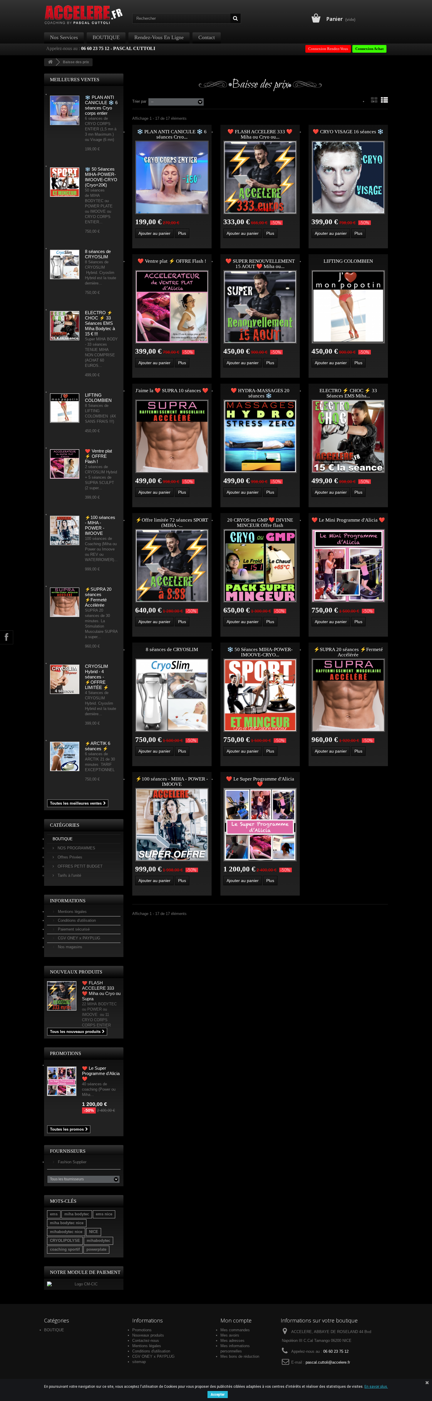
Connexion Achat (369, 48)
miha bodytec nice (66, 1223)
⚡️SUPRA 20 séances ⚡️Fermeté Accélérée (98, 597)
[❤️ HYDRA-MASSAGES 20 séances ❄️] (260, 436)
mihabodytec (98, 1240)
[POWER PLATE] (64, 182)
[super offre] (61, 996)
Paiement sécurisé (73, 929)
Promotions (65, 1053)
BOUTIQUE (106, 37)
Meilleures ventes (74, 79)
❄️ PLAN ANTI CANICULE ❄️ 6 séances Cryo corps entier (101, 105)
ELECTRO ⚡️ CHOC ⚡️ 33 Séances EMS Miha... (348, 393)
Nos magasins (69, 947)
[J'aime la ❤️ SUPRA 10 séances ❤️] (172, 436)
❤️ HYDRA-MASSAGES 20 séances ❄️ (260, 393)
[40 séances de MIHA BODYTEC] (64, 325)
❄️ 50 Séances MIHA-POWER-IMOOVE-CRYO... (260, 652)
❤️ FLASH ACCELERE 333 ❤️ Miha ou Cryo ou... (259, 134)
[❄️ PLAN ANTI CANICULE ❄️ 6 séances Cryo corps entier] (172, 177)
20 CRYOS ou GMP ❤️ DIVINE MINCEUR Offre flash (260, 523)
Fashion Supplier (71, 1162)
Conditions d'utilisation (76, 920)
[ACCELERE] (83, 14)
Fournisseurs (68, 1151)
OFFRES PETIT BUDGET (79, 866)
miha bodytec (76, 1214)
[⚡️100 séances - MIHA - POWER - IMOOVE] (172, 825)
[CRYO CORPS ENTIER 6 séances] (64, 110)
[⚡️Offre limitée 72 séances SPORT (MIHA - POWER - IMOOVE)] (172, 566)
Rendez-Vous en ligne (159, 37)
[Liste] (384, 100)
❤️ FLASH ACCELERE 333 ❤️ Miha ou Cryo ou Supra (101, 990)
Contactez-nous (145, 1340)
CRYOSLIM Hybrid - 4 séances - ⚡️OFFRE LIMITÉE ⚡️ (97, 677)
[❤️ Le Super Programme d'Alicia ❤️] (260, 825)
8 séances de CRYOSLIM (98, 254)
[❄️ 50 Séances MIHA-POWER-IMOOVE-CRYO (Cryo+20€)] (260, 695)
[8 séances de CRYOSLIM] (172, 695)
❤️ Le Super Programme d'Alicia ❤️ (101, 1073)
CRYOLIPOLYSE (65, 1240)
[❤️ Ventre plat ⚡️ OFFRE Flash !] (172, 307)
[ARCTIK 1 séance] (64, 756)
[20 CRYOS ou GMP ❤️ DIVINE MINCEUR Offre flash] (260, 566)
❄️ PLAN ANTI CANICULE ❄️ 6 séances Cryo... (172, 134)
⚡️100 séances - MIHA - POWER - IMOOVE (100, 525)
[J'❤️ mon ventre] (64, 464)
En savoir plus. (376, 1387)
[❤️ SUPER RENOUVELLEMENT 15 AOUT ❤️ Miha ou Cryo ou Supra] (260, 307)
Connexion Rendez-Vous (328, 48)
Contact (206, 37)
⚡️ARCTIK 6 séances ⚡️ (97, 746)
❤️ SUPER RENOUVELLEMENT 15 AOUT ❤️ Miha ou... (260, 264)
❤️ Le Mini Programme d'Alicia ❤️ (348, 520)
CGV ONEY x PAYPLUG (78, 938)
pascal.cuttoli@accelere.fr (328, 1362)
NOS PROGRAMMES (75, 848)
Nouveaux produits (76, 971)
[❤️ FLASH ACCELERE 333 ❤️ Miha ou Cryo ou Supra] (260, 177)
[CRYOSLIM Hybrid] (64, 264)
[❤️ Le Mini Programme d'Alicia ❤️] (348, 566)
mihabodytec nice (66, 1231)
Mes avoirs (229, 1335)
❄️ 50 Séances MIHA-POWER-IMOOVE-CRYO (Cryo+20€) (101, 177)
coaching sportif (65, 1249)
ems (54, 1214)
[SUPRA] (64, 602)
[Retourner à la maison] (50, 62)
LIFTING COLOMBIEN (98, 397)
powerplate (96, 1249)
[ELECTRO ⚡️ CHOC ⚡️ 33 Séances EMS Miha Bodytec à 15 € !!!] (348, 436)
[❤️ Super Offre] (64, 530)
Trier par (139, 101)
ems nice (104, 1214)
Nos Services (64, 37)
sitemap (139, 1362)
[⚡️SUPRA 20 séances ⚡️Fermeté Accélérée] (348, 695)
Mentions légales (72, 911)
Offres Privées (69, 857)
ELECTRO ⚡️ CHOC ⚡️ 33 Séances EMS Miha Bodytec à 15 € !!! (100, 323)
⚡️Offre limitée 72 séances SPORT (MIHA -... (171, 523)
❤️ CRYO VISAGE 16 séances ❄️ (348, 131)
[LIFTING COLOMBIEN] (64, 408)
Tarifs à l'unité (68, 875)
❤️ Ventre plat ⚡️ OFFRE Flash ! (98, 456)
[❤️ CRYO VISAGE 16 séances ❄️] (348, 177)
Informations (68, 900)
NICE (93, 1231)
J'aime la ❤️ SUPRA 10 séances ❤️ (171, 390)
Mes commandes (235, 1330)
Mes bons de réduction (239, 1356)
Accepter (218, 1394)
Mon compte (236, 1320)
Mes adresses (232, 1340)
